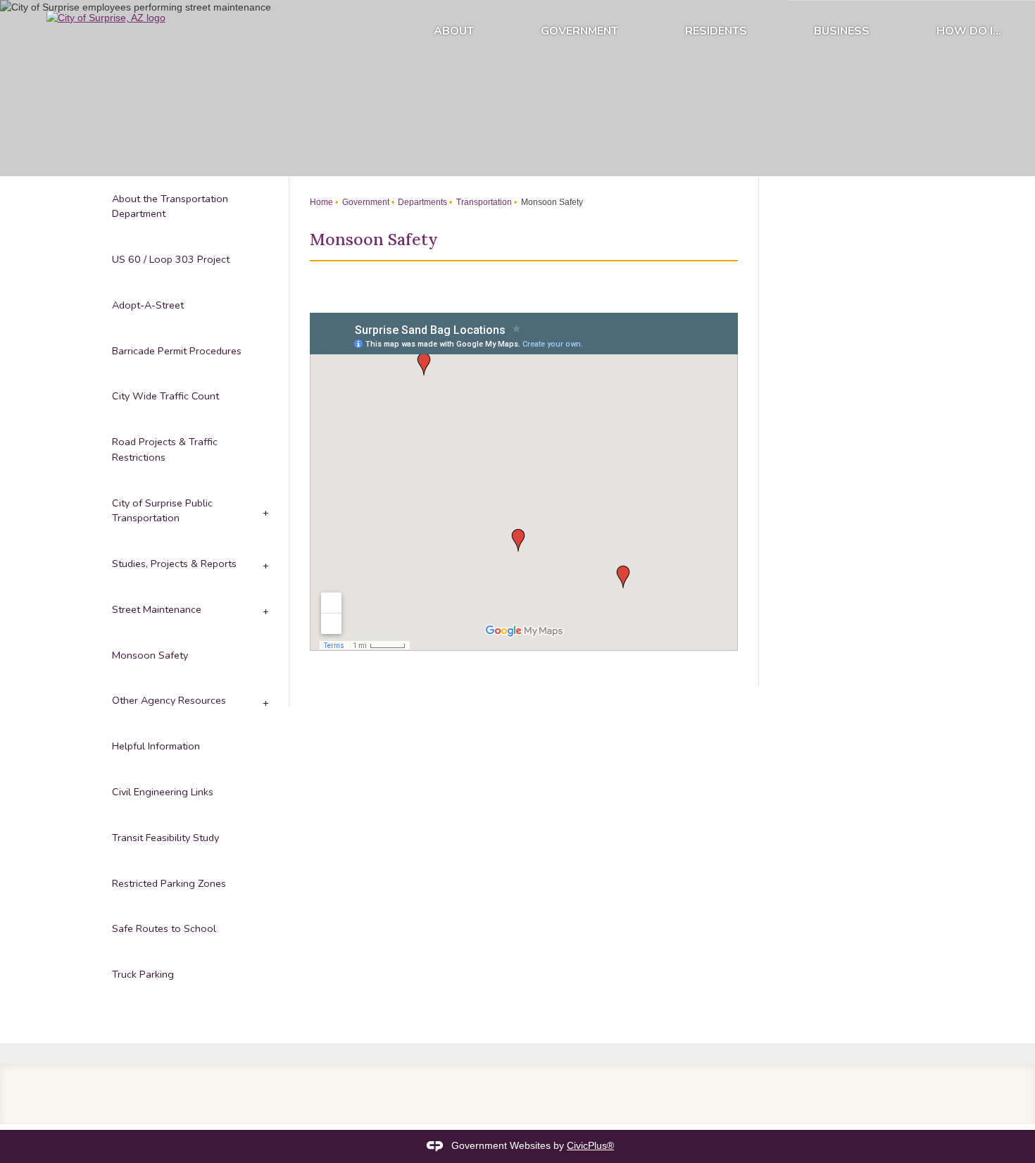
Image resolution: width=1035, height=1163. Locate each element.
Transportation (483, 202)
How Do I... (968, 31)
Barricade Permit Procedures (177, 351)
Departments (421, 202)
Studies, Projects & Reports (174, 563)
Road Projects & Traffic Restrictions (165, 449)
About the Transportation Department (170, 206)
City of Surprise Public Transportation (162, 510)
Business (842, 31)
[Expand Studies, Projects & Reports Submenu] (264, 564)
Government (579, 31)
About (454, 31)
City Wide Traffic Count (165, 396)
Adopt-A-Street (148, 305)
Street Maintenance (156, 609)
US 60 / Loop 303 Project (171, 259)
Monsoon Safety (150, 655)
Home (321, 202)
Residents (716, 31)
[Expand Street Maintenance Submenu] (264, 610)
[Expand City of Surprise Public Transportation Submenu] (264, 510)
